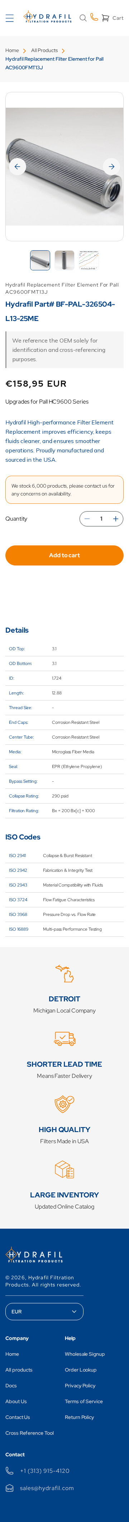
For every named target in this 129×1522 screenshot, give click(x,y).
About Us (16, 1401)
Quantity (16, 518)
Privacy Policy (80, 1385)
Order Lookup (81, 1370)
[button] (83, 18)
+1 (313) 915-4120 (45, 1471)
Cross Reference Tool (29, 1433)
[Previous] (17, 166)
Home (12, 50)
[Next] (111, 166)
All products (19, 1370)
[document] (64, 166)
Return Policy (79, 1417)
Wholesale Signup (85, 1354)
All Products (44, 50)
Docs (11, 1385)
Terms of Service (84, 1401)
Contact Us (17, 1417)
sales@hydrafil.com (47, 1488)
